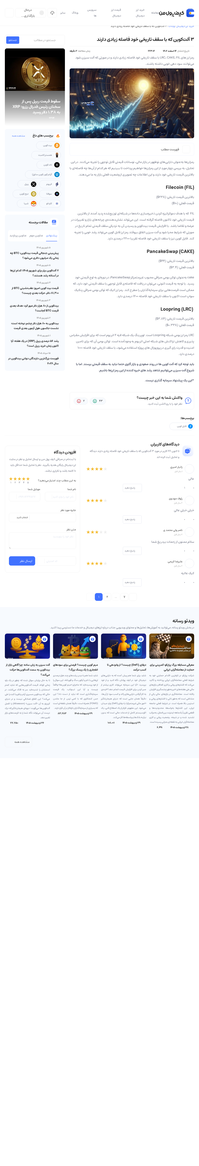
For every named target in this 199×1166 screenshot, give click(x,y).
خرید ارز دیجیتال (185, 26)
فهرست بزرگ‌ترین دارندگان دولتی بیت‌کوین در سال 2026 (33, 361)
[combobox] (42, 517)
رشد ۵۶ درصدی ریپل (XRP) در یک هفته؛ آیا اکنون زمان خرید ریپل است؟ (35, 343)
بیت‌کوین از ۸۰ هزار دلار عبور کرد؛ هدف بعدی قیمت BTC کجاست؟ (34, 308)
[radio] (11, 480)
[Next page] (133, 597)
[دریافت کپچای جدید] (41, 561)
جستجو (13, 40)
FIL (192, 213)
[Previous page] (90, 597)
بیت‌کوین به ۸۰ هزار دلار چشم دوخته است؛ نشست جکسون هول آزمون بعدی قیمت (35, 326)
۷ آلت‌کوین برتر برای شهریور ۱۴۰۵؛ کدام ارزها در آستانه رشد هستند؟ (34, 273)
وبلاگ (171, 26)
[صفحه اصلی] (176, 13)
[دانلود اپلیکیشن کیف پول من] (52, 12)
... (116, 597)
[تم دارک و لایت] (9, 13)
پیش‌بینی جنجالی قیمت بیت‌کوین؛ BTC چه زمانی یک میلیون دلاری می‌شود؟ (34, 255)
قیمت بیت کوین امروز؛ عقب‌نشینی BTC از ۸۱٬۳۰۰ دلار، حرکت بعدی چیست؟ (35, 290)
